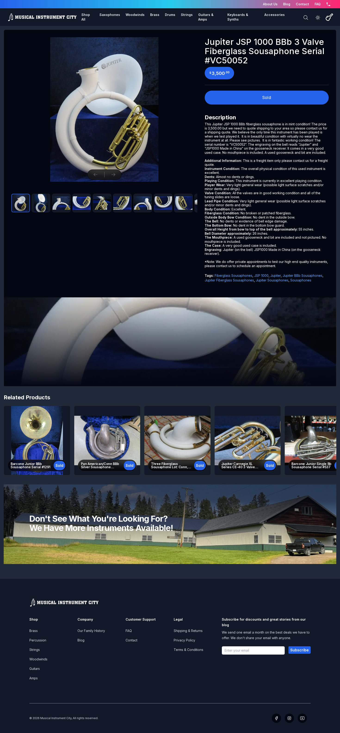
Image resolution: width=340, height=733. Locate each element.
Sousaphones (300, 280)
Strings (34, 650)
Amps (33, 678)
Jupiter (275, 275)
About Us (270, 4)
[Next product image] (113, 174)
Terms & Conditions (188, 650)
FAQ (318, 4)
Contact (302, 4)
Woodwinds (38, 659)
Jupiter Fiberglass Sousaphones (229, 280)
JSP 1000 (261, 275)
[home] (42, 17)
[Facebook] (276, 718)
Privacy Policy (184, 640)
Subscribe (299, 650)
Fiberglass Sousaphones (233, 275)
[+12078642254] (328, 4)
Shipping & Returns (188, 631)
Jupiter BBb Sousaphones (302, 275)
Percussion (37, 640)
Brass (33, 631)
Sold (266, 97)
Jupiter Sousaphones (272, 280)
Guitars (34, 669)
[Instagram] (289, 718)
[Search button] (305, 17)
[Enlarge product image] (20, 203)
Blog (286, 4)
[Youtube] (302, 718)
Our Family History (91, 631)
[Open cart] (329, 17)
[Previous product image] (95, 174)
